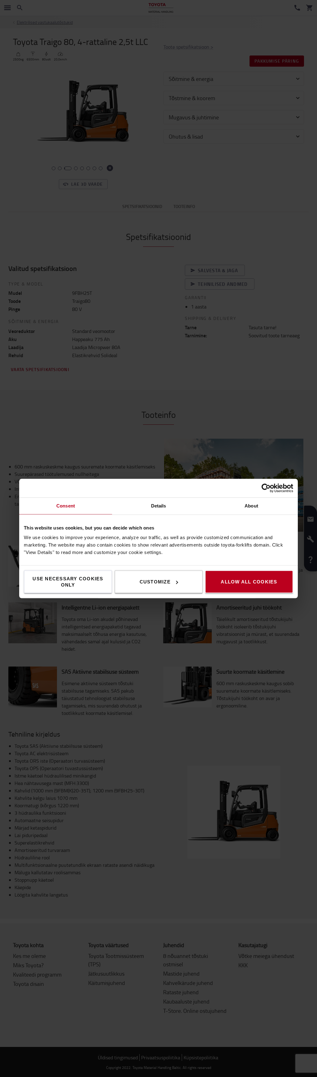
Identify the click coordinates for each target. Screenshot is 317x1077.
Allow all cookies (249, 581)
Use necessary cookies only (68, 581)
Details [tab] (158, 505)
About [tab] (251, 505)
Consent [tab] (65, 505)
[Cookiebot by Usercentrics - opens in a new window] (266, 488)
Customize (155, 581)
